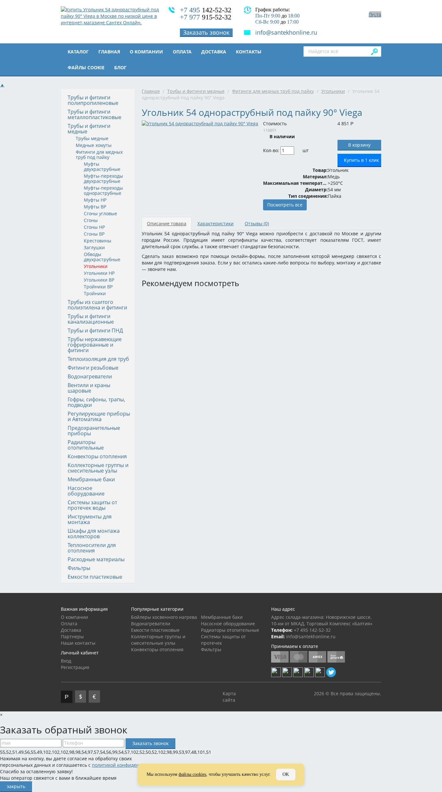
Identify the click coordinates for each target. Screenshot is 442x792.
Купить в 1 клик (361, 160)
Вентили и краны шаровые (89, 388)
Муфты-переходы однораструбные (103, 190)
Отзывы (257, 223)
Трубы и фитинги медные (89, 128)
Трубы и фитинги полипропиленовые (93, 100)
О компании (146, 52)
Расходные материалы (96, 559)
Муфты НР (95, 200)
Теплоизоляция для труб (98, 359)
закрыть (16, 786)
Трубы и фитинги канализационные (91, 319)
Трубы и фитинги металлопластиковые (94, 114)
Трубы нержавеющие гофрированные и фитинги (95, 345)
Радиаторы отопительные (86, 445)
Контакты (248, 52)
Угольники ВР (99, 280)
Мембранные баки (91, 479)
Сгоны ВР (94, 234)
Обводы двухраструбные (102, 256)
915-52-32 (205, 17)
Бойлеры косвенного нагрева (164, 617)
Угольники (95, 266)
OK (285, 774)
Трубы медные (92, 138)
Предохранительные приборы (94, 430)
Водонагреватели (90, 376)
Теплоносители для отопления (92, 547)
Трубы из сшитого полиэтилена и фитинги (97, 304)
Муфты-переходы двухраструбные (103, 178)
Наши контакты (78, 643)
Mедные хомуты (94, 145)
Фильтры (79, 568)
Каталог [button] (78, 52)
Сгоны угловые (100, 213)
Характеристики (215, 223)
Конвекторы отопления (97, 456)
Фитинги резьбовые (93, 367)
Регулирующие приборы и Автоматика (99, 416)
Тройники (95, 293)
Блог (120, 67)
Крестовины (97, 241)
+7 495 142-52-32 (312, 630)
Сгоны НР (94, 227)
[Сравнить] (313, 150)
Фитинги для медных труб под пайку (99, 154)
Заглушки (94, 247)
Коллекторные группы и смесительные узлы (98, 468)
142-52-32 (205, 10)
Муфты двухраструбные (102, 166)
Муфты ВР (95, 207)
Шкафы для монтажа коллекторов (94, 533)
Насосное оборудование (86, 491)
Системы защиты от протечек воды (92, 505)
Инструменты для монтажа (90, 519)
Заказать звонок (206, 32)
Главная (109, 52)
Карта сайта (229, 696)
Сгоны (91, 220)
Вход (66, 661)
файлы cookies (192, 774)
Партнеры (72, 636)
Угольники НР (99, 273)
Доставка (213, 52)
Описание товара (166, 223)
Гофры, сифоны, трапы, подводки (96, 402)
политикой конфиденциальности (129, 765)
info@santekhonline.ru (286, 32)
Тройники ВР (98, 287)
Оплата (182, 52)
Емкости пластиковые (95, 576)
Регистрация (75, 667)
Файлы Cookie (86, 67)
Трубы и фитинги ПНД (95, 330)
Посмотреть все (285, 205)
